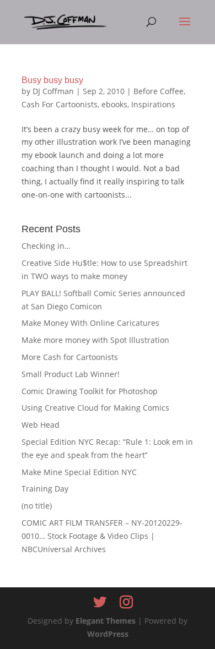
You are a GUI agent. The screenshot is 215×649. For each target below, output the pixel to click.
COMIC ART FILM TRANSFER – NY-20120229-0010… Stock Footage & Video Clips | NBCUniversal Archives (102, 535)
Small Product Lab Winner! (71, 374)
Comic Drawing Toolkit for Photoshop (90, 391)
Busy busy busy (52, 80)
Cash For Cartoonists (60, 104)
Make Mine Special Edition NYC (79, 472)
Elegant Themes (106, 620)
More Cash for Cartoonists (70, 357)
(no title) (37, 505)
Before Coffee (158, 91)
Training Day (45, 488)
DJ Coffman (53, 91)
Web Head (41, 424)
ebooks (114, 104)
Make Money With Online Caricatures (90, 323)
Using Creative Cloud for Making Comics (95, 407)
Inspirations (153, 104)
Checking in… (46, 246)
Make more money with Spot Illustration (95, 340)
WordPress (107, 634)
